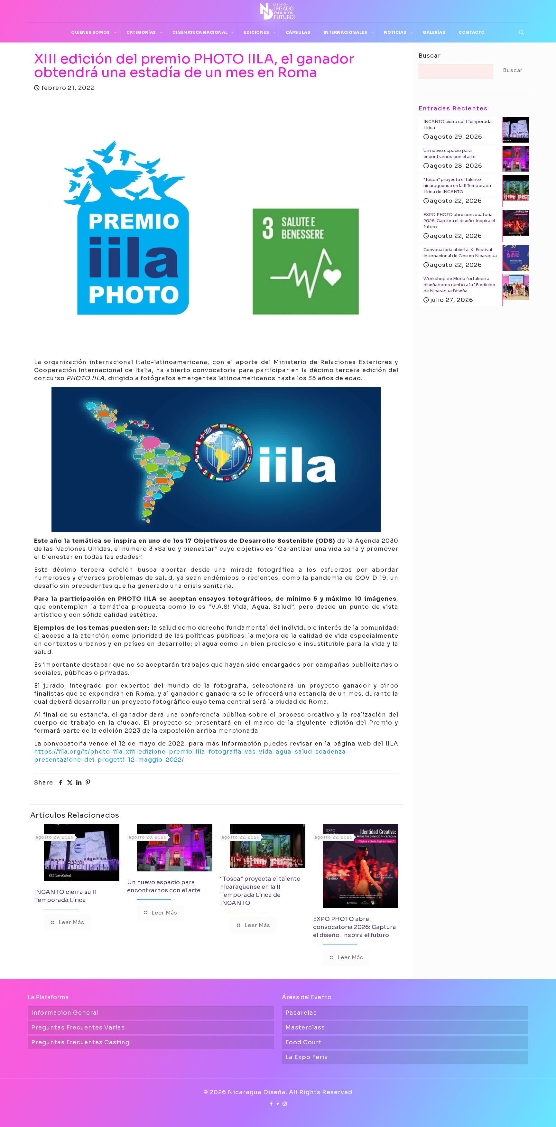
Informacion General (65, 1012)
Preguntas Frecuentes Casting (80, 1042)
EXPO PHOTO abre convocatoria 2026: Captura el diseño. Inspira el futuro (354, 927)
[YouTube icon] (278, 1104)
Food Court (303, 1042)
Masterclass (305, 1027)
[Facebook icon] (271, 1104)
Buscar (430, 55)
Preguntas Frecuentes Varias (78, 1027)
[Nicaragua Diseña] (278, 11)
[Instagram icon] (285, 1104)
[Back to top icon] (525, 1114)
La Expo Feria (306, 1057)
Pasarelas (301, 1012)
